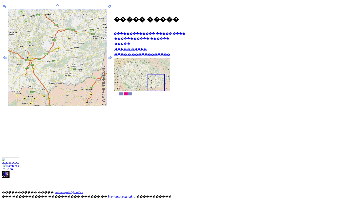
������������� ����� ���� (149, 33)
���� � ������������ (142, 54)
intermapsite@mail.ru (69, 192)
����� (122, 44)
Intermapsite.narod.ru (121, 196)
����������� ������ (141, 38)
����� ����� (130, 49)
